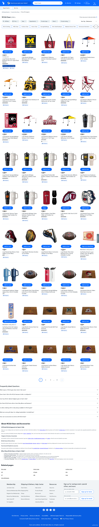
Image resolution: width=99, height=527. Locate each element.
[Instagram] (47, 510)
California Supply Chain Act (57, 515)
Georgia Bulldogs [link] (44, 26)
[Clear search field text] (57, 3)
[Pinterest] (54, 510)
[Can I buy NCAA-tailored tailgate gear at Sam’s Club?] (97, 399)
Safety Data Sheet (46, 519)
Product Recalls (39, 490)
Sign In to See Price (87, 246)
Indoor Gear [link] (34, 26)
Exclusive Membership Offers (14, 490)
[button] (87, 3)
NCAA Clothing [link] (6, 26)
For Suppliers (10, 502)
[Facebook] (44, 510)
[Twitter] (51, 510)
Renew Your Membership (13, 496)
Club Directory (53, 496)
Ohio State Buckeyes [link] (57, 26)
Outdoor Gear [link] (25, 26)
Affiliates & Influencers (40, 496)
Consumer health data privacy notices (29, 519)
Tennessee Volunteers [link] (84, 26)
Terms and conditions (34, 525)
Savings (79, 3)
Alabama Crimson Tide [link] (70, 26)
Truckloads (52, 499)
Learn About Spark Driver (41, 499)
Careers (51, 493)
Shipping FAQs (24, 490)
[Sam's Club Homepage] (3, 3)
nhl (2, 472)
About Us (52, 487)
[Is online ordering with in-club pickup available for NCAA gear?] (97, 407)
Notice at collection (35, 515)
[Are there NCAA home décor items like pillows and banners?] (97, 403)
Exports (51, 502)
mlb (34, 475)
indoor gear (36, 469)
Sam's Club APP (10, 499)
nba (66, 472)
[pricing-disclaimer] (96, 17)
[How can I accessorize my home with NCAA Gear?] (97, 416)
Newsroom (52, 490)
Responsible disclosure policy (73, 515)
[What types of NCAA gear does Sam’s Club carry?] (97, 390)
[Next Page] (62, 380)
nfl (1, 475)
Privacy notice (24, 515)
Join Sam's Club (10, 487)
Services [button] (16, 8)
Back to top (95, 525)
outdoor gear (69, 469)
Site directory (15, 515)
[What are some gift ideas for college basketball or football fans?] (97, 412)
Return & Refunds (25, 499)
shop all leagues (5, 478)
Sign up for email (86, 498)
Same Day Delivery (25, 496)
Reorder (69, 3)
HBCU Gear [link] (15, 26)
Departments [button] (6, 8)
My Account (38, 493)
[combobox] (48, 3)
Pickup (22, 493)
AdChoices (55, 519)
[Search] (60, 3)
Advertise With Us (39, 502)
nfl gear (35, 472)
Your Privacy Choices (68, 519)
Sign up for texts (86, 492)
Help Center (38, 487)
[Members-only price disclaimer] (93, 249)
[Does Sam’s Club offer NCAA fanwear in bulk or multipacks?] (97, 394)
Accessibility (45, 515)
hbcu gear (3, 469)
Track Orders (24, 487)
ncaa (67, 475)
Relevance (89, 21)
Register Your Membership (13, 493)
